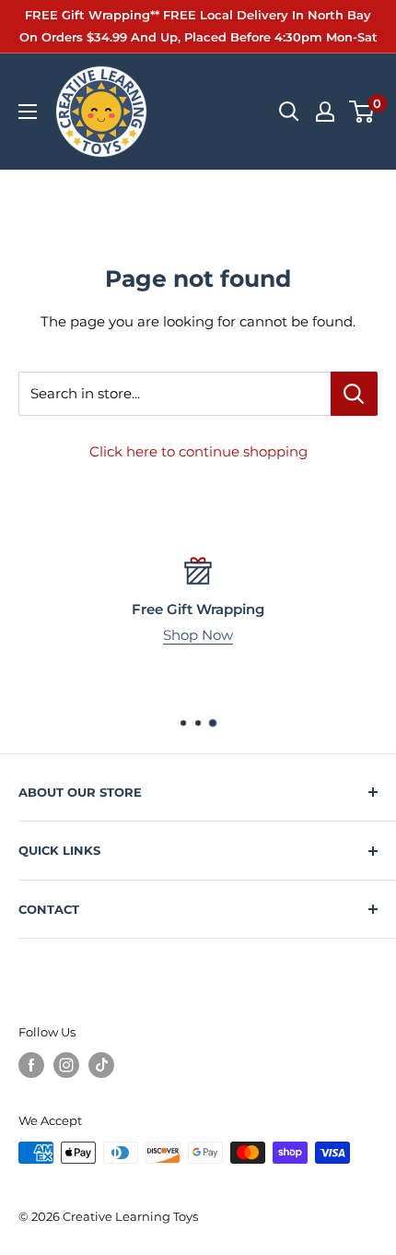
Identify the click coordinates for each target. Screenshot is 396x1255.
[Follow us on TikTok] (101, 1065)
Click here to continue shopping (198, 451)
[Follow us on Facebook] (31, 1065)
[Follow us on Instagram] (66, 1065)
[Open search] (289, 111)
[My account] (325, 111)
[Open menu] (27, 111)
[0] (362, 112)
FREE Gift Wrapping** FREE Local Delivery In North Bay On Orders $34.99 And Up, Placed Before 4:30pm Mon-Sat (198, 25)
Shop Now (198, 635)
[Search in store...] (354, 394)
